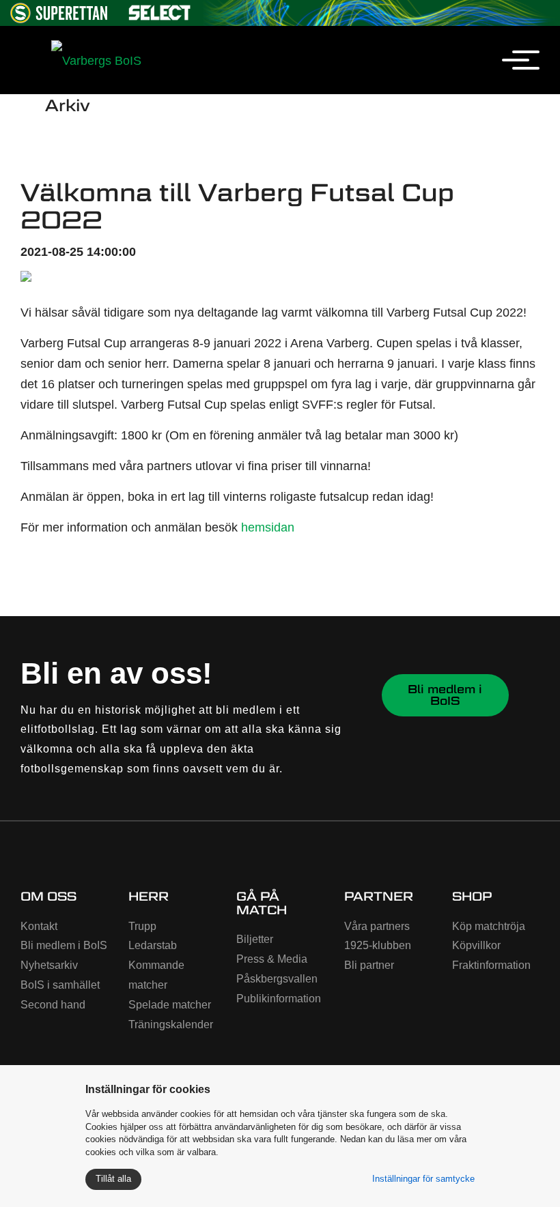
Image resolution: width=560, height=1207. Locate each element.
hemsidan (267, 527)
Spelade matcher (169, 1004)
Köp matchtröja (488, 926)
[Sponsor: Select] (160, 10)
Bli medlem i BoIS (445, 695)
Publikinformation (278, 998)
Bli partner (369, 965)
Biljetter (254, 939)
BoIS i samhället (60, 985)
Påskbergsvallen (277, 979)
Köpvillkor (476, 945)
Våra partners (377, 926)
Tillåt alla (113, 1179)
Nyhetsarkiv (49, 965)
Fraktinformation (491, 965)
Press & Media (271, 959)
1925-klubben (377, 945)
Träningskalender (170, 1024)
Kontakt (38, 926)
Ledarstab (152, 945)
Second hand (52, 1004)
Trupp (142, 926)
